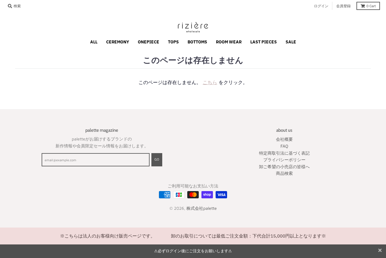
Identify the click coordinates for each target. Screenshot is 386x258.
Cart (371, 6)
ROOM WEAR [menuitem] (229, 42)
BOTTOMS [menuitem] (197, 42)
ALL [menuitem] (93, 42)
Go (156, 159)
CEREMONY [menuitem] (117, 42)
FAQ (284, 146)
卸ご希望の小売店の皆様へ (284, 166)
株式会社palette (201, 208)
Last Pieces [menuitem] (263, 42)
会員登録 (343, 6)
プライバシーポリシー (284, 159)
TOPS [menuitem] (173, 42)
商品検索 (284, 173)
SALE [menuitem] (291, 42)
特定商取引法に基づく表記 (284, 153)
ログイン (321, 6)
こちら (210, 82)
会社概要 (284, 139)
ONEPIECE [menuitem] (148, 42)
